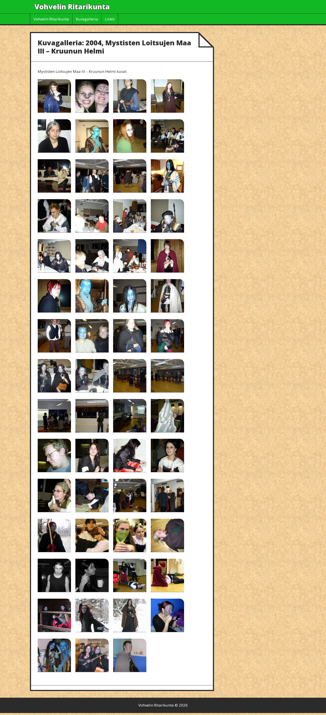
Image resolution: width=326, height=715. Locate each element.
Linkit (110, 19)
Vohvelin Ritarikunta (72, 6)
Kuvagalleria (87, 19)
